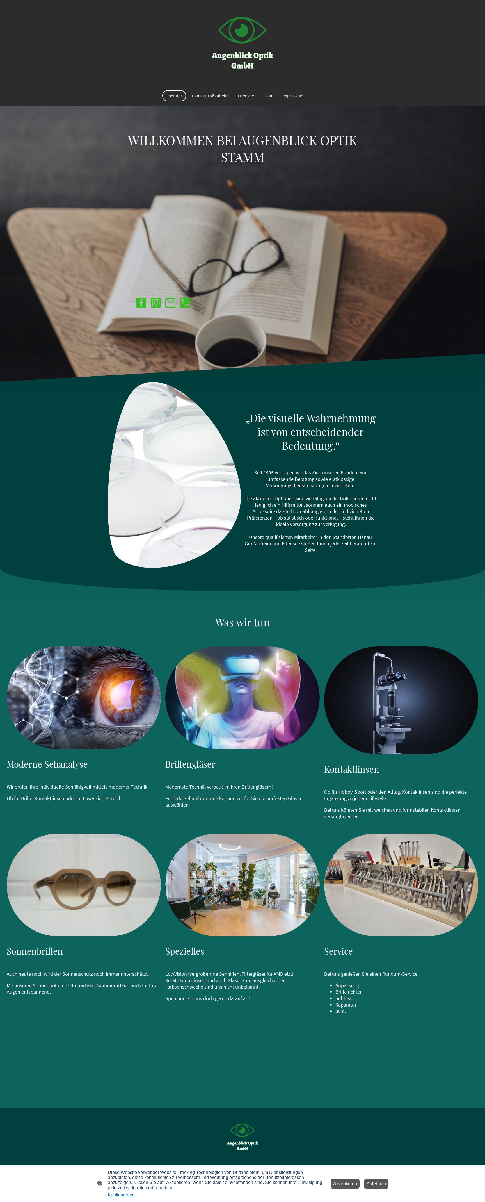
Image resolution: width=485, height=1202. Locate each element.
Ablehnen (376, 1183)
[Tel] (185, 303)
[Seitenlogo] (242, 42)
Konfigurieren (121, 1194)
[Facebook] (141, 303)
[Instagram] (156, 303)
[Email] (170, 303)
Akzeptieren (345, 1183)
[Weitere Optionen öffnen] (315, 95)
